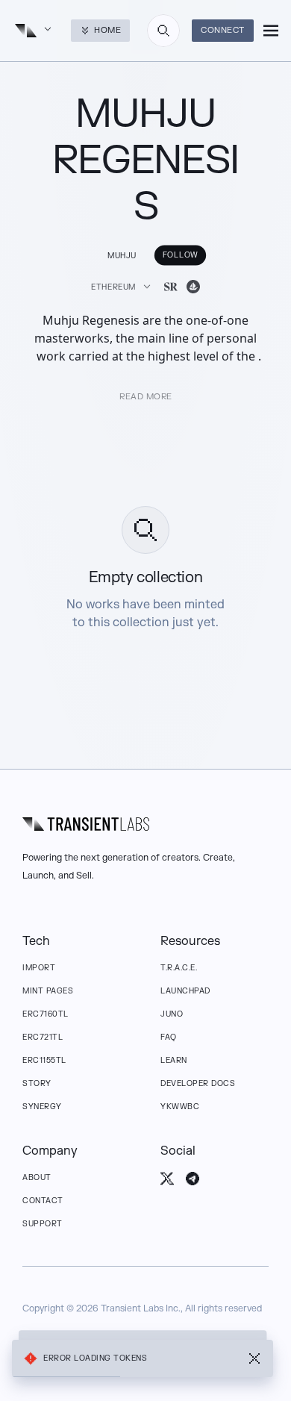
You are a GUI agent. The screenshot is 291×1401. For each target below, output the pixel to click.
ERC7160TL (45, 1014)
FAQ (168, 1037)
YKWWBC (179, 1106)
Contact (42, 1200)
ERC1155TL (44, 1060)
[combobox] (163, 30)
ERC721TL (42, 1037)
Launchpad (185, 991)
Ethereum (113, 287)
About (36, 1177)
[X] (167, 1178)
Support (42, 1224)
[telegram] (192, 1178)
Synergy (42, 1106)
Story (36, 1083)
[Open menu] (271, 30)
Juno (171, 1014)
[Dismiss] (254, 1358)
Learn (173, 1060)
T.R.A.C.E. (178, 968)
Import (38, 968)
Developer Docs (197, 1083)
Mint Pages (47, 991)
